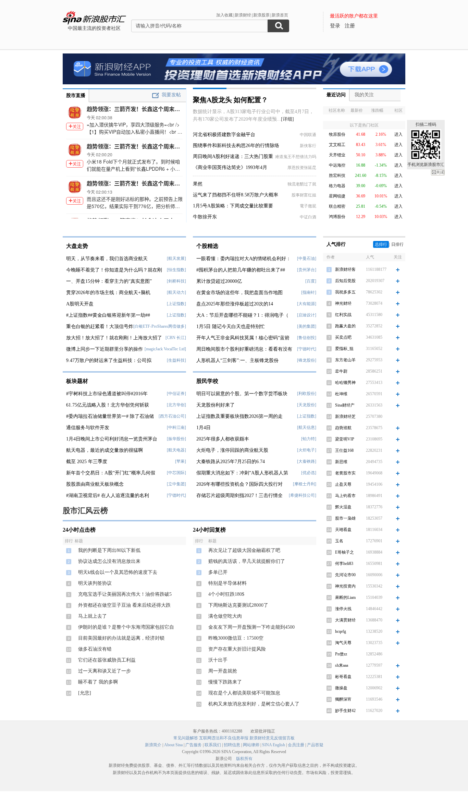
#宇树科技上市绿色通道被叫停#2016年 (107, 393)
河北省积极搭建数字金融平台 (224, 134)
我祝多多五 (345, 292)
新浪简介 (153, 744)
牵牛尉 (341, 371)
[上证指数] (176, 303)
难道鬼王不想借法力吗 (295, 156)
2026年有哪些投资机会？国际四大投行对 (239, 484)
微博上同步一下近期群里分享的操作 (104, 349)
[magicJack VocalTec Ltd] (165, 349)
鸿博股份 (337, 216)
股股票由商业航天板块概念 (95, 484)
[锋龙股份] (306, 360)
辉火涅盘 (343, 507)
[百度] (310, 281)
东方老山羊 (345, 360)
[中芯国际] (176, 472)
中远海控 (337, 165)
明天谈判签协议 (95, 583)
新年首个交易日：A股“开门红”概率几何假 (110, 472)
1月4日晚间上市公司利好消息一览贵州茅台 (111, 439)
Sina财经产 (345, 405)
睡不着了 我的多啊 (98, 682)
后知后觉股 (345, 280)
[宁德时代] (176, 495)
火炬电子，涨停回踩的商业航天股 (232, 450)
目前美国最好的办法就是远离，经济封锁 (121, 638)
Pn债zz (341, 654)
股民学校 (207, 381)
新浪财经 (243, 15)
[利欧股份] (306, 393)
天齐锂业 (337, 155)
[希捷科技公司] (302, 495)
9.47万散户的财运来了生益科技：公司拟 (108, 360)
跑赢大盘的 (345, 326)
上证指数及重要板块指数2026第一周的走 (239, 416)
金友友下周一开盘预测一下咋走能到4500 (251, 627)
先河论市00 (345, 574)
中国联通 (308, 134)
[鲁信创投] (306, 337)
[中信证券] (176, 393)
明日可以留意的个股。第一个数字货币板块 (241, 393)
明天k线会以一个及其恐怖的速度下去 (117, 572)
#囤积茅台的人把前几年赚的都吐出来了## (240, 270)
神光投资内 (345, 586)
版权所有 (244, 758)
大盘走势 (77, 246)
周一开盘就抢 (222, 671)
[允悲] (84, 693)
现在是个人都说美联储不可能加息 (244, 693)
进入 (398, 134)
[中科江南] (176, 427)
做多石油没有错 (95, 649)
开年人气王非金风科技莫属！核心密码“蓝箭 (243, 337)
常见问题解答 (185, 738)
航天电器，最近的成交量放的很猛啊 (104, 450)
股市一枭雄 (345, 518)
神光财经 (343, 303)
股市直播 (75, 95)
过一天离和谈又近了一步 (104, 671)
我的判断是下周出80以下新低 (109, 550)
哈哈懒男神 (345, 382)
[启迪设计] (306, 315)
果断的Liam (345, 597)
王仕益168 (344, 450)
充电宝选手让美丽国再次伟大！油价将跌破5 (125, 594)
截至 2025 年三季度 (86, 461)
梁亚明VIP (344, 439)
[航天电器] (176, 450)
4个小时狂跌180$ (226, 594)
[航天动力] (176, 292)
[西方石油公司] (172, 416)
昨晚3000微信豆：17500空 (235, 638)
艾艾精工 (337, 144)
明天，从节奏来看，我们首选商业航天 (107, 258)
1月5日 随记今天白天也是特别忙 (230, 326)
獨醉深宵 (343, 699)
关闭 (438, 172)
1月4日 (203, 427)
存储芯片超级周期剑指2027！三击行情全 (239, 495)
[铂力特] (308, 438)
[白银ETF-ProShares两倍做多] (159, 326)
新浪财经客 (345, 269)
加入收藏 (224, 15)
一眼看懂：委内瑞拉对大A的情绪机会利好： (243, 258)
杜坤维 (341, 393)
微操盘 (341, 688)
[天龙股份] (306, 404)
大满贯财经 (345, 620)
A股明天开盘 (80, 303)
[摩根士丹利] (304, 484)
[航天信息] (306, 427)
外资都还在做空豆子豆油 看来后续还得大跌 (124, 605)
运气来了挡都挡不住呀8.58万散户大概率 (235, 194)
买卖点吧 (343, 337)
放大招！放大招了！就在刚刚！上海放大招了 (114, 337)
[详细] (287, 119)
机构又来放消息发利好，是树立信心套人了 (253, 703)
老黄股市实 (345, 473)
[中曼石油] (306, 258)
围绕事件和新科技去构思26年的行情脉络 (236, 145)
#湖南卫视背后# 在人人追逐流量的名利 (107, 495)
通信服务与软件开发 (87, 427)
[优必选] (308, 472)
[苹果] (180, 461)
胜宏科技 (337, 175)
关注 (77, 126)
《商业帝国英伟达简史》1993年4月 (230, 167)
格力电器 (337, 185)
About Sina (173, 744)
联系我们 (213, 744)
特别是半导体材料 (227, 583)
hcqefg (340, 631)
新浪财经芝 (345, 416)
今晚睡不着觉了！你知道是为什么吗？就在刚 (114, 270)
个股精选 (207, 246)
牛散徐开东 (205, 216)
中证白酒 (308, 217)
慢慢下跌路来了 (225, 682)
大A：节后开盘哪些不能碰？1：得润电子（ (242, 315)
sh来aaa (341, 665)
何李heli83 (344, 563)
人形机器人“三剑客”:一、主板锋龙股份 (237, 360)
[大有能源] (306, 303)
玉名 (339, 541)
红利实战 (343, 314)
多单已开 (217, 572)
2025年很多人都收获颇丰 (222, 439)
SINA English (273, 744)
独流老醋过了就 (301, 184)
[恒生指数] (176, 269)
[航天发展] (176, 258)
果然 (197, 183)
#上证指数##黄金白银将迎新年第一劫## (108, 315)
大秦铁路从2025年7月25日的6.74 (230, 461)
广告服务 (193, 744)
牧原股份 (337, 134)
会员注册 (296, 744)
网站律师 (251, 744)
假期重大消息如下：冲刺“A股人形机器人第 (242, 472)
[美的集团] (306, 326)
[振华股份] (176, 438)
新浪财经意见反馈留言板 (272, 738)
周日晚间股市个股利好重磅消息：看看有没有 (244, 349)
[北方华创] (176, 404)
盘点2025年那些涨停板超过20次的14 (234, 303)
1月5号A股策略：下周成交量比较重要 (233, 205)
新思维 (341, 461)
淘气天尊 (343, 642)
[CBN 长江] (175, 337)
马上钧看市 (345, 495)
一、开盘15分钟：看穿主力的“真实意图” (109, 281)
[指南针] (308, 292)
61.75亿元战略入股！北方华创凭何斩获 (107, 405)
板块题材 (77, 381)
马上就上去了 (92, 616)
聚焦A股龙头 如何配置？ (230, 100)
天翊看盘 (343, 529)
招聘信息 (232, 744)
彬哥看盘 (343, 676)
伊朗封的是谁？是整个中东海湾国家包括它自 (126, 627)
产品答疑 (315, 744)
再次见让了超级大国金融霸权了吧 (244, 550)
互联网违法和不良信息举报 (223, 738)
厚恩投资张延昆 (301, 167)
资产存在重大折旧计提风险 (237, 649)
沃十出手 (217, 660)
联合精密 (337, 206)
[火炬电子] (306, 450)
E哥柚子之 (344, 552)
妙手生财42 (345, 710)
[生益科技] (176, 360)
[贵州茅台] (306, 269)
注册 (350, 25)
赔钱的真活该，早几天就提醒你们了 (246, 561)
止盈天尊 (343, 484)
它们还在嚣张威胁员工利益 (107, 660)
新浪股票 (261, 15)
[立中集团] (176, 484)
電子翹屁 (308, 206)
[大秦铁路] (306, 461)
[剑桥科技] (176, 281)
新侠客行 (308, 145)
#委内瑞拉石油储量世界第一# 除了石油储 (110, 416)
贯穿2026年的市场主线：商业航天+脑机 (108, 292)
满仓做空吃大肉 (225, 616)
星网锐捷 (337, 196)
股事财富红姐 (304, 195)
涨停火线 (343, 608)
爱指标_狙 (344, 348)
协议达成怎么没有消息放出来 (109, 561)
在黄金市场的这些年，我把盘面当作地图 (239, 292)
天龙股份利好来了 (215, 405)
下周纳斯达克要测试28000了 (238, 605)
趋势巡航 (343, 427)
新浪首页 (280, 15)
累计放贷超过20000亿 (219, 281)
